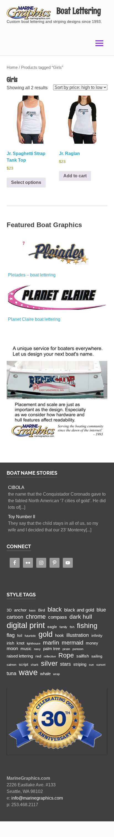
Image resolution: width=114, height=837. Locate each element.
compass (57, 617)
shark (34, 664)
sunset (100, 664)
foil (19, 636)
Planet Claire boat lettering (34, 319)
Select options (26, 182)
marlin (51, 642)
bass (32, 610)
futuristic (30, 635)
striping (79, 664)
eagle (52, 627)
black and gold (79, 610)
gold (45, 634)
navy (37, 649)
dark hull (80, 616)
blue (101, 610)
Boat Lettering (78, 11)
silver (49, 663)
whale (45, 673)
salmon (11, 664)
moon (12, 648)
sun (91, 664)
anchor (20, 610)
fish (72, 627)
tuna (11, 673)
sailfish (82, 656)
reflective (50, 656)
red (38, 656)
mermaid (72, 643)
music (26, 648)
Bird (41, 610)
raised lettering (20, 656)
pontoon (77, 649)
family (63, 627)
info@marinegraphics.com (37, 798)
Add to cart (75, 175)
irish (10, 643)
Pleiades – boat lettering (32, 275)
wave (28, 672)
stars (65, 664)
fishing (87, 625)
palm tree (51, 648)
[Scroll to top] (104, 827)
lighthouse (33, 643)
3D (9, 610)
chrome (36, 616)
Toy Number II (21, 516)
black (55, 609)
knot (20, 643)
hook (59, 635)
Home (12, 67)
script (23, 664)
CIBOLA (16, 487)
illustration (77, 635)
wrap (56, 674)
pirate (66, 649)
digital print (26, 625)
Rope (66, 655)
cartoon (15, 617)
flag (11, 635)
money (92, 643)
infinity (96, 636)
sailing (96, 656)
